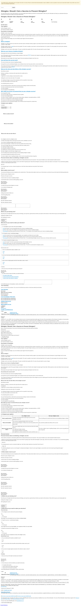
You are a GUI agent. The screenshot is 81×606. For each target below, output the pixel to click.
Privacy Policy (7, 598)
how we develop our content (18, 598)
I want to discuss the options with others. (11, 276)
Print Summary (3, 308)
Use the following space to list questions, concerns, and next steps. (12, 569)
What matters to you (6, 304)
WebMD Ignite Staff (13, 312)
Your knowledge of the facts (8, 296)
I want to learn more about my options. (10, 278)
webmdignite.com (20, 600)
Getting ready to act (6, 301)
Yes (4, 228)
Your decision (4, 289)
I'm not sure (5, 231)
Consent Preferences (4, 605)
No (3, 229)
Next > (2, 307)
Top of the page (3, 586)
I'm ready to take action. (7, 275)
